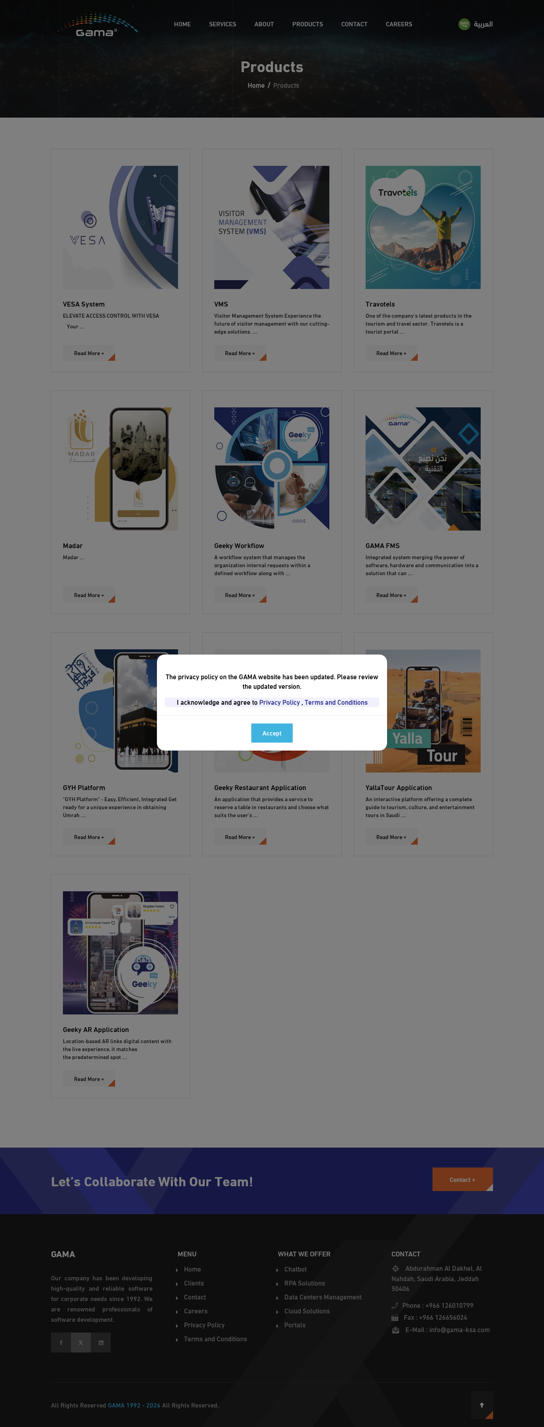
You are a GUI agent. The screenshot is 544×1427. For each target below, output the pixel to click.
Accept (272, 732)
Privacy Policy (279, 702)
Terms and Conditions (336, 702)
